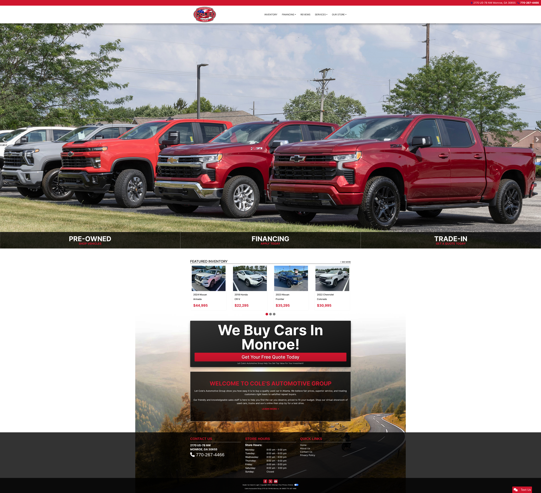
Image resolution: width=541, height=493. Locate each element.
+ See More (345, 261)
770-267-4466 (529, 2)
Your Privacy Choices (286, 484)
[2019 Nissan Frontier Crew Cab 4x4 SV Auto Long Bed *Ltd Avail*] (291, 271)
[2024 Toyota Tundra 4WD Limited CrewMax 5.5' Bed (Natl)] (250, 277)
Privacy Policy (307, 454)
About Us (305, 447)
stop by (283, 402)
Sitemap (275, 484)
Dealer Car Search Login (251, 484)
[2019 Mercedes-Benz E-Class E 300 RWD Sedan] (332, 274)
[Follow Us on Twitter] (270, 481)
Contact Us (306, 451)
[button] (3, 139)
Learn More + (270, 408)
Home (303, 444)
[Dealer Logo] (204, 14)
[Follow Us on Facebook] (265, 481)
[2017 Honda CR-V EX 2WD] (208, 277)
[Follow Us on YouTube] (276, 481)
